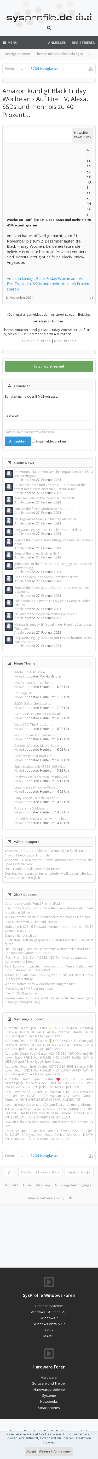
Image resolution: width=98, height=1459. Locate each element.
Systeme (49, 1395)
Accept (31, 1451)
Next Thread (64, 340)
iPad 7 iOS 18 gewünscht (23, 993)
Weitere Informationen (55, 1451)
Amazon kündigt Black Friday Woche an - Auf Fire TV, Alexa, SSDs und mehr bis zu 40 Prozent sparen (49, 284)
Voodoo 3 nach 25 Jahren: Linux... (38, 735)
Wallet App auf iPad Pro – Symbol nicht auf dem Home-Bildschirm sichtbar (49, 977)
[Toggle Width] (9, 1172)
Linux (49, 1330)
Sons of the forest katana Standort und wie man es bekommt (51, 589)
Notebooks (49, 1401)
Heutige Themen (17, 54)
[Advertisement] (46, 179)
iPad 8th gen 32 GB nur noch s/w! (29, 988)
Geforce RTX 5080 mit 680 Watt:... (38, 714)
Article (19, 480)
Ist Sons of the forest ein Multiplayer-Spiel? (45, 614)
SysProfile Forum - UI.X (39, 1172)
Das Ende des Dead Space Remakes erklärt (46, 577)
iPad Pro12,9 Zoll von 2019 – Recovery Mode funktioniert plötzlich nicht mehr (49, 910)
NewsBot (21, 676)
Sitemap (43, 1185)
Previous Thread (37, 340)
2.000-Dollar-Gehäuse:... (32, 703)
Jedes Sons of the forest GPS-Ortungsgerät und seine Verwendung (53, 566)
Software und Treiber (49, 1383)
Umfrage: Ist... (24, 693)
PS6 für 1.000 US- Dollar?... (33, 683)
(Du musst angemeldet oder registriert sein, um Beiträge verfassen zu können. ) (49, 317)
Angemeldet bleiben (50, 441)
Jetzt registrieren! (49, 366)
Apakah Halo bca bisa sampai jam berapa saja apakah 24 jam (49, 1124)
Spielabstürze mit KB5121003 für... (39, 766)
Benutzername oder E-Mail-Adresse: (31, 396)
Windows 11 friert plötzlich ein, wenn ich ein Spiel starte (45, 850)
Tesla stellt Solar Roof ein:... (34, 756)
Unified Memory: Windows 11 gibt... (40, 819)
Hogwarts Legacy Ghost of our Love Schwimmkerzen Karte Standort (53, 639)
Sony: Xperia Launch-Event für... (37, 798)
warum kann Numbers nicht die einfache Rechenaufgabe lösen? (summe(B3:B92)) (49, 1000)
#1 (91, 298)
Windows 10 (40, 1311)
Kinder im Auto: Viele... (30, 672)
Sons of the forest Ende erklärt (36, 553)
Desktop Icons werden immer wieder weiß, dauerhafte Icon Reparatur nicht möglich (49, 875)
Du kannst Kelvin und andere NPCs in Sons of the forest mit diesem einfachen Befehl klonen (50, 487)
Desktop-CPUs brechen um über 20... (41, 777)
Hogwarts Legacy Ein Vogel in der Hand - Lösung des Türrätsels (53, 626)
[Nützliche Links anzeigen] (90, 69)
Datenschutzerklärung (45, 1198)
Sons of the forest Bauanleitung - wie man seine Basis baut (53, 542)
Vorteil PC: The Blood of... (33, 724)
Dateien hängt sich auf (21, 935)
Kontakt (11, 1185)
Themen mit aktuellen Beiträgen (59, 54)
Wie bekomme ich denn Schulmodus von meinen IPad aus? (48, 917)
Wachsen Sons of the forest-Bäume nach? (44, 498)
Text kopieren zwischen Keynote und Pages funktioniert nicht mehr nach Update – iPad (49, 968)
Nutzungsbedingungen (74, 1185)
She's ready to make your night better (32, 869)
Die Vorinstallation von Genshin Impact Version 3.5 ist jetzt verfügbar (53, 473)
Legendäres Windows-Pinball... (37, 787)
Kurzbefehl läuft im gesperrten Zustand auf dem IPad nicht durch (49, 942)
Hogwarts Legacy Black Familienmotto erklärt (47, 530)
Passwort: (12, 416)
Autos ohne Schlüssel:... (31, 808)
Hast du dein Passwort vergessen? (30, 432)
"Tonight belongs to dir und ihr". (28, 855)
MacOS (49, 1336)
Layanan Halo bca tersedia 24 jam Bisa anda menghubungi (48, 1104)
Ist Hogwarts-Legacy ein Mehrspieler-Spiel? (45, 519)
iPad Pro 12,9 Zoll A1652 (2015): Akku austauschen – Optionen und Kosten (49, 959)
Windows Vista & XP (49, 1324)
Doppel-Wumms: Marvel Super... (38, 745)
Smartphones (49, 1407)
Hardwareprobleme (49, 1389)
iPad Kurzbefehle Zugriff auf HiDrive (31, 922)
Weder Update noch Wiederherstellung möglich (40, 984)
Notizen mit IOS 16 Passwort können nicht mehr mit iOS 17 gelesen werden (49, 928)
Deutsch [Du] (77, 1172)
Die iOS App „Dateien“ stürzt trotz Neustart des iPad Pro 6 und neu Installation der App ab (49, 951)
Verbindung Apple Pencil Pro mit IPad (32, 903)
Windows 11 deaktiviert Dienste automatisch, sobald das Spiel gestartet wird (49, 862)
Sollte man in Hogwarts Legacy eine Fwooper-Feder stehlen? (52, 603)
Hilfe (27, 1185)
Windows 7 (49, 1318)
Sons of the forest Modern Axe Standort (43, 509)
